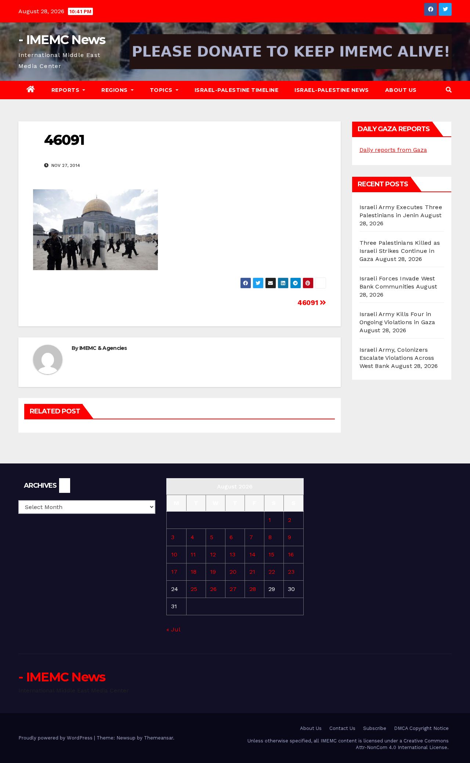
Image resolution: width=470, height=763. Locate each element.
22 (271, 571)
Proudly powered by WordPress (56, 738)
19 (213, 571)
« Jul (173, 629)
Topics (162, 90)
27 (232, 588)
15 (271, 554)
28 (252, 588)
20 (232, 571)
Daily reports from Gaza (393, 149)
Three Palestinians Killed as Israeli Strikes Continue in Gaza (399, 250)
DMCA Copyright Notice (421, 728)
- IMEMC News (61, 39)
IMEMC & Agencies (103, 348)
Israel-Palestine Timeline (237, 90)
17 (174, 571)
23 (291, 571)
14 (252, 554)
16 (291, 554)
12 (213, 554)
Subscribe (374, 728)
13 (232, 554)
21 (252, 571)
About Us (401, 90)
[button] (449, 89)
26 (213, 588)
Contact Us (342, 728)
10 (174, 554)
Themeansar (158, 738)
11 (193, 554)
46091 (308, 302)
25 (194, 588)
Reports (66, 90)
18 (193, 571)
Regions (115, 90)
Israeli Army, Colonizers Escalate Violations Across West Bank (396, 357)
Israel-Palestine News (331, 90)
